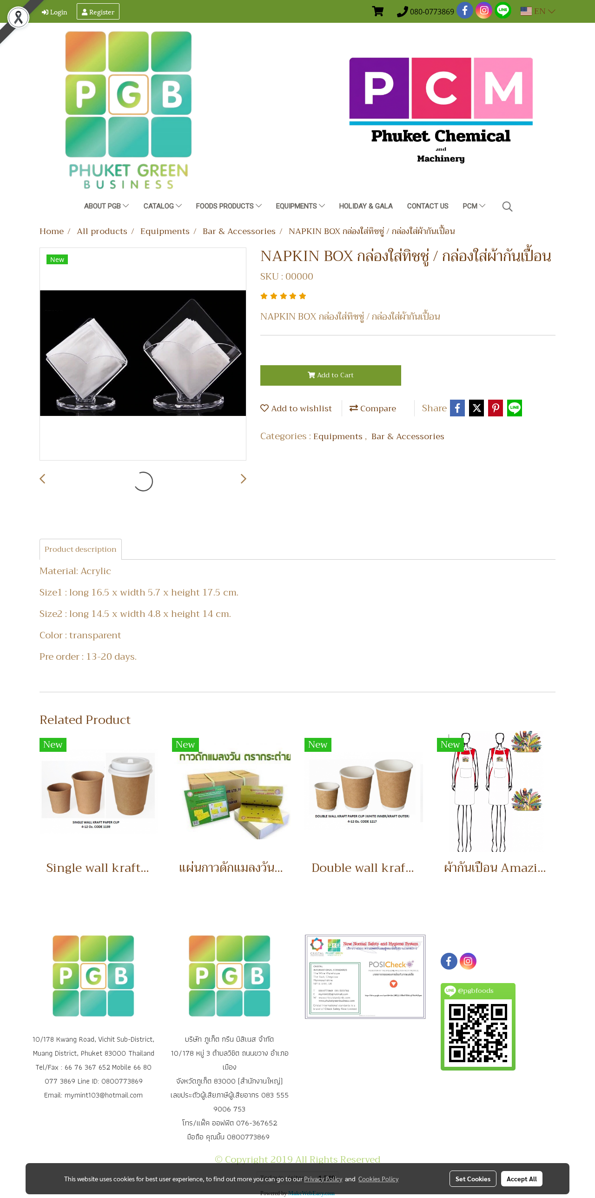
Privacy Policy (323, 1178)
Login (57, 11)
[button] (507, 206)
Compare (377, 408)
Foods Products (226, 206)
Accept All (522, 1178)
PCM (471, 206)
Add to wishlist (300, 408)
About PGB (103, 206)
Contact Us (428, 206)
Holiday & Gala (366, 206)
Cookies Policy (378, 1178)
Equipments (297, 206)
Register (100, 11)
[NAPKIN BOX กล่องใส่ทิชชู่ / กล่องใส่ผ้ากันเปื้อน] (143, 354)
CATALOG (160, 206)
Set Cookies (473, 1178)
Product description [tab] (81, 549)
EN (540, 11)
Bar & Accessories (407, 436)
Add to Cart (334, 375)
